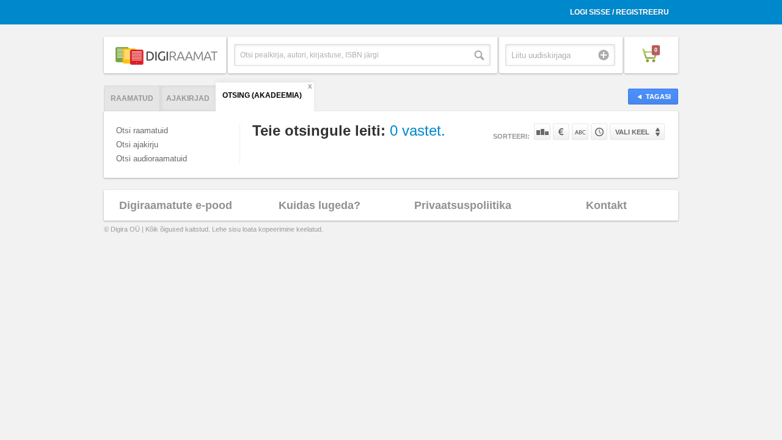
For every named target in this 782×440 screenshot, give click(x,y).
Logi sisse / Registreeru (619, 12)
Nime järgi (580, 131)
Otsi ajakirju (137, 144)
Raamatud (132, 98)
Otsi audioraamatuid (151, 158)
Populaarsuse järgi (542, 131)
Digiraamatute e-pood (175, 205)
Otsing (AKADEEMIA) (262, 95)
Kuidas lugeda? (319, 205)
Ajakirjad (188, 98)
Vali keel (632, 132)
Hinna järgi (561, 131)
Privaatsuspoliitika (462, 205)
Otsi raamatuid (142, 130)
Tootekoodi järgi (599, 131)
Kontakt (606, 205)
